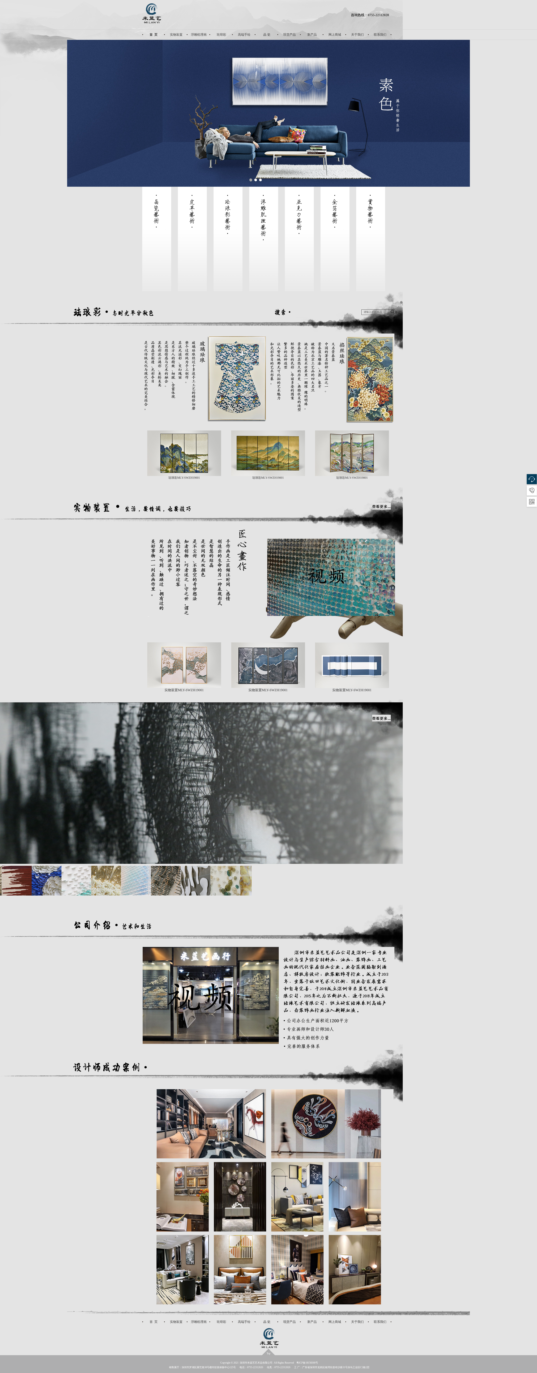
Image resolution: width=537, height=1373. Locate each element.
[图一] (97, 894)
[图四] (186, 894)
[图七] (37, 894)
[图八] (67, 894)
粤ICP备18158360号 (307, 1362)
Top (268, 1353)
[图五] (246, 894)
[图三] (157, 894)
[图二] (127, 894)
